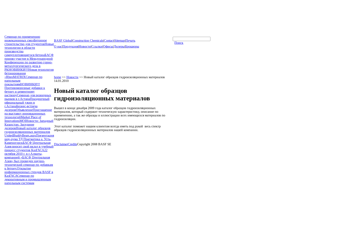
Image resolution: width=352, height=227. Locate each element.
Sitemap (119, 40)
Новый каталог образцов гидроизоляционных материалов (27, 130)
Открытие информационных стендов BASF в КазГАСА (28, 172)
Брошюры (132, 46)
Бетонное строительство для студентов (25, 42)
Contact (109, 40)
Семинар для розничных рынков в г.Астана (27, 97)
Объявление (24, 110)
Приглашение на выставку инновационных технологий (28, 113)
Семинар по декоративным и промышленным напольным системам (27, 179)
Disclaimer (61, 144)
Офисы (108, 46)
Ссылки (96, 46)
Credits (72, 144)
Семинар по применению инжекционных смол (22, 38)
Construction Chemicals (88, 40)
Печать (130, 40)
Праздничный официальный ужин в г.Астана (27, 102)
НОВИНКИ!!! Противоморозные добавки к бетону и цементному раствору (24, 90)
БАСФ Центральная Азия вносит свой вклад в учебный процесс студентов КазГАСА (29, 146)
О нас (58, 46)
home (57, 77)
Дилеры (119, 46)
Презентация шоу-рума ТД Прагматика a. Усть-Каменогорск (29, 139)
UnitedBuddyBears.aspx (20, 135)
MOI (23, 121)
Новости (85, 46)
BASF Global (63, 40)
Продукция (70, 46)
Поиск (178, 43)
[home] (20, 33)
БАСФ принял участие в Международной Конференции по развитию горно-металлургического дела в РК (29, 62)
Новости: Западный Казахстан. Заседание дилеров (28, 124)
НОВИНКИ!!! (18, 69)
